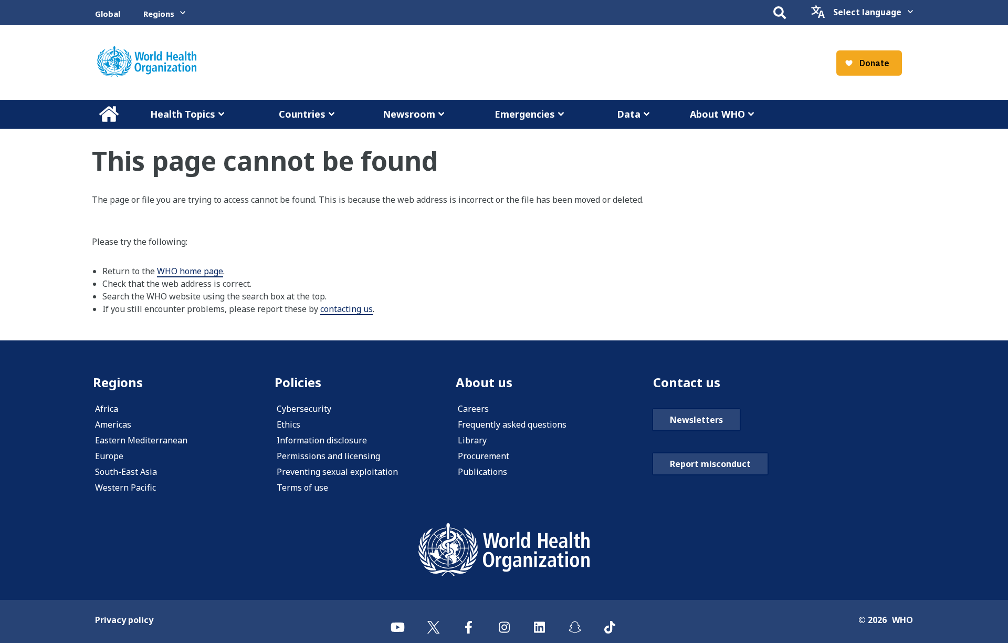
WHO (902, 620)
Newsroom (409, 114)
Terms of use (302, 487)
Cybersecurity (304, 408)
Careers (473, 408)
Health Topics (182, 114)
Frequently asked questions (512, 424)
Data (628, 114)
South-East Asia (126, 472)
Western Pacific (125, 487)
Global (107, 13)
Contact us (686, 382)
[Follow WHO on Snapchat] (574, 620)
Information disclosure (322, 440)
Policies (298, 382)
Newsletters (696, 420)
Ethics (288, 424)
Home (108, 114)
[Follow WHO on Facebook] (468, 620)
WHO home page (190, 271)
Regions (158, 13)
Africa (106, 408)
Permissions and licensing (328, 456)
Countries (302, 114)
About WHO (717, 114)
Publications (482, 472)
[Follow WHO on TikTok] (609, 620)
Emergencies (525, 114)
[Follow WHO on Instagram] (503, 620)
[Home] (147, 61)
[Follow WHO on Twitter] (433, 620)
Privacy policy (124, 620)
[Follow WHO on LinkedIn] (539, 620)
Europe (109, 456)
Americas (113, 424)
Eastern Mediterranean (141, 440)
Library (472, 440)
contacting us (346, 309)
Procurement (483, 456)
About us (484, 382)
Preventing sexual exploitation (337, 472)
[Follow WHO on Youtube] (397, 620)
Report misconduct (710, 464)
